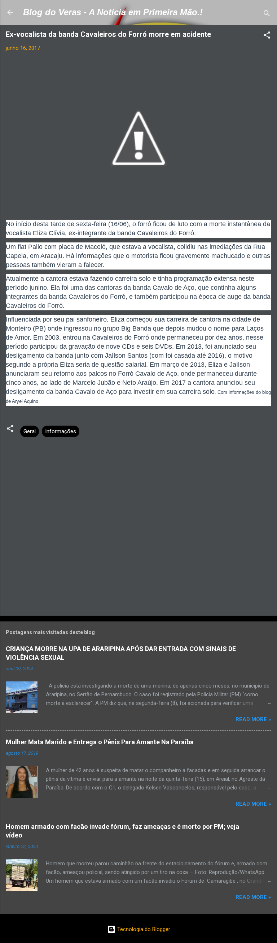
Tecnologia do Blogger (143, 929)
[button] (267, 36)
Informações (60, 431)
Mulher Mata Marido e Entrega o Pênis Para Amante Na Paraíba (100, 742)
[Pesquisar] (267, 15)
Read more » (253, 719)
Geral (29, 431)
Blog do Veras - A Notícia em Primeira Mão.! (113, 12)
